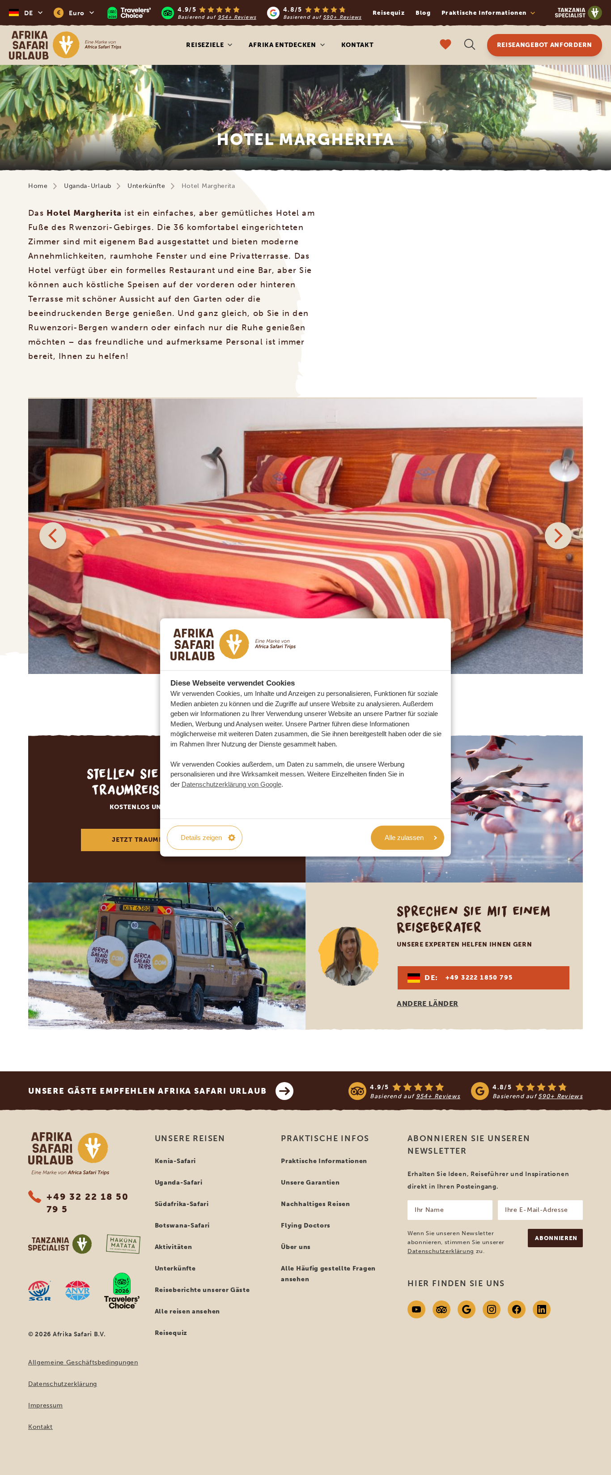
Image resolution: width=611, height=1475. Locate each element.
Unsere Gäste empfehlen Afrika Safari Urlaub (147, 1091)
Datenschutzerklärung (62, 1384)
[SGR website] (39, 1290)
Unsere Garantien (310, 1182)
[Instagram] (492, 1309)
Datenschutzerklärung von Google (231, 784)
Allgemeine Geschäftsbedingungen (83, 1362)
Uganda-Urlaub (87, 186)
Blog (423, 13)
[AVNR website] (77, 1290)
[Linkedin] (542, 1309)
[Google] (466, 1309)
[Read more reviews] (234, 12)
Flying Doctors (306, 1225)
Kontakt (357, 45)
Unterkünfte (146, 186)
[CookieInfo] (233, 644)
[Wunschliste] (445, 45)
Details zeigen (201, 837)
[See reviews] (465, 1091)
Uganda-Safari (179, 1182)
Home (38, 186)
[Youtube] (416, 1309)
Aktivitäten (173, 1247)
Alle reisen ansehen (187, 1311)
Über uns (296, 1247)
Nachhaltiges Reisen (315, 1204)
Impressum (45, 1405)
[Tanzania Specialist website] (60, 1244)
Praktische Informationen (324, 1161)
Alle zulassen (404, 837)
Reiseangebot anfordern (544, 45)
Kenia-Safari (175, 1161)
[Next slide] (558, 535)
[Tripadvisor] (441, 1309)
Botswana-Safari (182, 1225)
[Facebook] (517, 1309)
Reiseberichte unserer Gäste (202, 1290)
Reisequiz (389, 13)
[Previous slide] (52, 535)
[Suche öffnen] (469, 45)
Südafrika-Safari (182, 1204)
